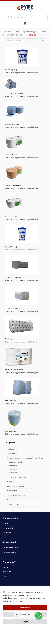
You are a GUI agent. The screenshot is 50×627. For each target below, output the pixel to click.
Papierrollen (13, 469)
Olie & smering (12, 453)
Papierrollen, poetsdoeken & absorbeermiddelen (25, 458)
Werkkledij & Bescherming (16, 495)
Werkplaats (11, 500)
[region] (25, 606)
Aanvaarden (25, 608)
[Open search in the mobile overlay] (25, 17)
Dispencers (13, 466)
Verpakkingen (12, 491)
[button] (25, 23)
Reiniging (10, 482)
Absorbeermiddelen (16, 462)
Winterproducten (13, 504)
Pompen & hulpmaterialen (16, 477)
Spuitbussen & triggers (15, 486)
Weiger (25, 621)
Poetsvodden (13, 473)
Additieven (11, 449)
